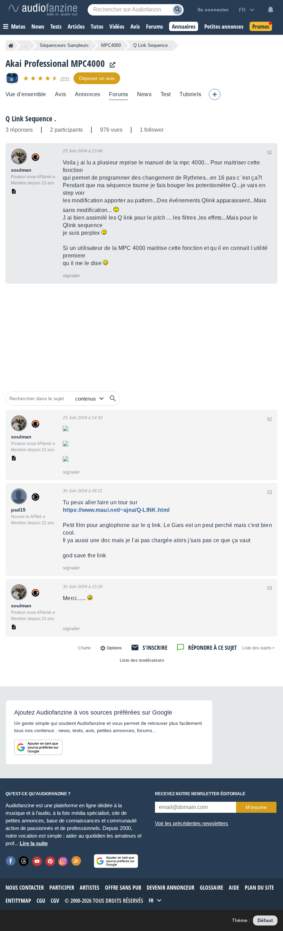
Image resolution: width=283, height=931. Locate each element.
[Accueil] (10, 45)
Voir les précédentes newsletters (191, 823)
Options (114, 648)
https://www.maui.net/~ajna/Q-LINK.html (116, 510)
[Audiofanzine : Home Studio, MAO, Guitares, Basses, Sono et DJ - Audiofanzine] (42, 9)
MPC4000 (111, 45)
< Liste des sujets (258, 648)
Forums (118, 94)
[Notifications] (270, 10)
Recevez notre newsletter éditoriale (200, 793)
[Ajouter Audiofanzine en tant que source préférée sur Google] (38, 747)
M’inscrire (256, 807)
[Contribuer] (215, 94)
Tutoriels (190, 94)
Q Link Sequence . (31, 118)
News (144, 94)
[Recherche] (177, 9)
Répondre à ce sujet (212, 647)
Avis (60, 94)
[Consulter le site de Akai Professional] (110, 65)
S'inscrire (155, 647)
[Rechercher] (113, 398)
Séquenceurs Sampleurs (64, 45)
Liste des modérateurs (142, 660)
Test (165, 94)
